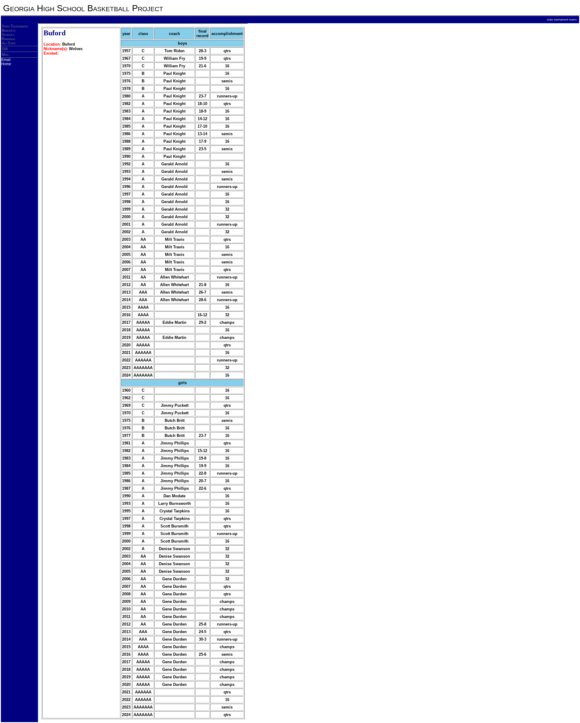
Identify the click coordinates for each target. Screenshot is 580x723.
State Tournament (15, 26)
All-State (9, 43)
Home (6, 64)
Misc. (6, 55)
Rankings (8, 39)
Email (6, 60)
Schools (8, 35)
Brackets (8, 30)
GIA (5, 49)
